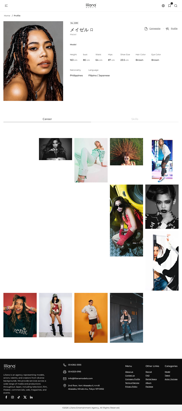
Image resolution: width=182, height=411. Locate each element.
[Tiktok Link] (19, 397)
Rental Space (151, 379)
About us (129, 372)
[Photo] (55, 149)
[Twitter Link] (25, 397)
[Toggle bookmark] (91, 29)
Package (149, 387)
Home (7, 15)
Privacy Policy (131, 387)
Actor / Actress (171, 379)
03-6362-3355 (74, 364)
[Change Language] (163, 6)
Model (167, 372)
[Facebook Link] (6, 397)
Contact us (130, 375)
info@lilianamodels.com (80, 378)
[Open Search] (176, 6)
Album (148, 383)
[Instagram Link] (12, 397)
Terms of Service (132, 383)
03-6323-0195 (74, 371)
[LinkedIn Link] (31, 397)
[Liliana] (91, 6)
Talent (167, 375)
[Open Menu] (6, 6)
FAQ (147, 375)
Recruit (149, 372)
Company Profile (132, 379)
